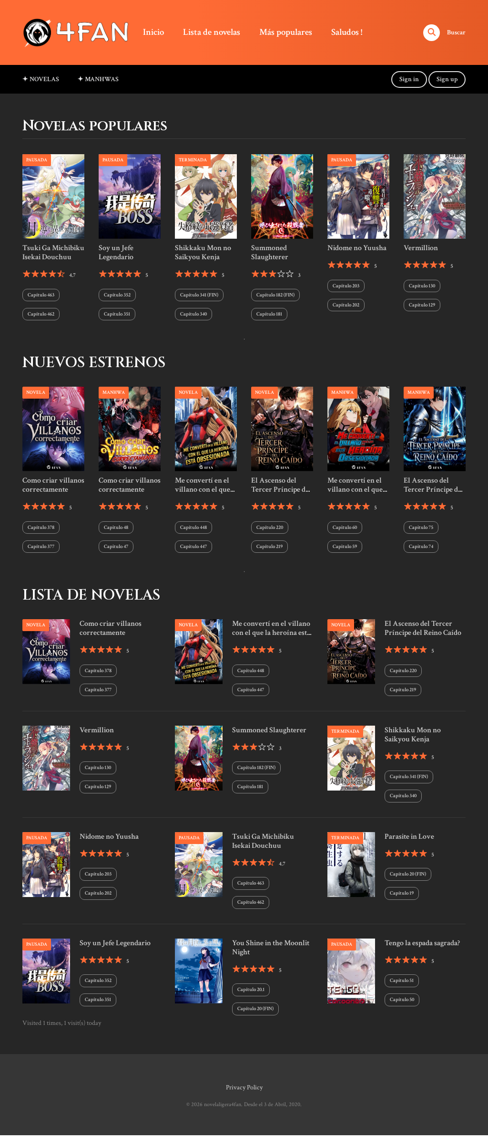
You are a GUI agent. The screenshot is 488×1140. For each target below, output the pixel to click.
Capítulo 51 (402, 980)
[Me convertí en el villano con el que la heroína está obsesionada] (206, 428)
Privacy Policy (244, 1087)
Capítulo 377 (41, 546)
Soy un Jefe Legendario (116, 252)
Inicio (153, 32)
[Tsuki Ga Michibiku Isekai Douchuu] (53, 196)
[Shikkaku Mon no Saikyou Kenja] (206, 196)
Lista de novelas (211, 32)
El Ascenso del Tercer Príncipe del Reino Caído (281, 489)
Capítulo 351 (117, 314)
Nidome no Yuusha (356, 248)
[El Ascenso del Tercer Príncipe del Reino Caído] (282, 428)
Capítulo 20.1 (250, 989)
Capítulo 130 (422, 286)
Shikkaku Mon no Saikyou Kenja (203, 252)
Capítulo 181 (269, 314)
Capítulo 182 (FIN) (275, 295)
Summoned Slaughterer (269, 252)
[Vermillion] (435, 196)
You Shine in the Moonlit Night (270, 947)
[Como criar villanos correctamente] (53, 428)
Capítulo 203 (346, 286)
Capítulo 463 (41, 295)
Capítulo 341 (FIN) (199, 295)
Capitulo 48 (116, 527)
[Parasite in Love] (351, 864)
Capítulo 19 (402, 893)
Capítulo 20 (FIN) (408, 874)
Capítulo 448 (193, 527)
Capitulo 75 (421, 527)
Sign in (409, 79)
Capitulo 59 (345, 546)
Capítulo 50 (402, 999)
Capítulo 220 (269, 527)
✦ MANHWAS (98, 79)
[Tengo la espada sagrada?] (351, 970)
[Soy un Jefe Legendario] (130, 196)
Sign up (447, 79)
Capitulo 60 (345, 527)
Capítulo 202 (346, 305)
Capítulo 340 (193, 314)
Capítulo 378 (41, 527)
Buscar (456, 32)
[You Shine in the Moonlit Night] (199, 970)
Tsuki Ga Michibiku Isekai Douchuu (53, 252)
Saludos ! (346, 32)
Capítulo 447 (193, 546)
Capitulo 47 (116, 546)
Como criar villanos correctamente (53, 485)
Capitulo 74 (421, 546)
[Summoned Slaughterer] (282, 196)
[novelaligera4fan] (77, 32)
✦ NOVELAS (40, 79)
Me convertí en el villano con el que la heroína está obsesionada (202, 494)
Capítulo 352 (117, 295)
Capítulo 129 (422, 305)
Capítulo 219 (269, 546)
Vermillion (421, 248)
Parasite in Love (409, 837)
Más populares (285, 32)
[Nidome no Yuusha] (358, 196)
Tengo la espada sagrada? (422, 943)
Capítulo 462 (41, 314)
